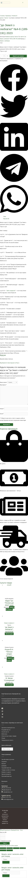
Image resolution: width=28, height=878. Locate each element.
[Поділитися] (16, 848)
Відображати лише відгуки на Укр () (9, 363)
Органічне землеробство (8, 727)
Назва (2, 408)
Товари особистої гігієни (8, 770)
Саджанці (4, 761)
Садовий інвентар (6, 768)
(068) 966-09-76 (7, 790)
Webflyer (5, 819)
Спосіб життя (5, 732)
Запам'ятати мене (6, 841)
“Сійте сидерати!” (10, 290)
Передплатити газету (7, 740)
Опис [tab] (4, 216)
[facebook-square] (3, 708)
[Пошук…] (11, 859)
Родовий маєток (6, 729)
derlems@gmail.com (8, 799)
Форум (3, 738)
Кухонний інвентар (7, 776)
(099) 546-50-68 (7, 788)
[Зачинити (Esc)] (23, 848)
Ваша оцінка (3, 382)
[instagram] (3, 711)
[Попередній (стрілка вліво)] (3, 850)
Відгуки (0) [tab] (6, 218)
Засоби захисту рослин (8, 759)
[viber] (3, 717)
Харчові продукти (6, 774)
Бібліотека (4, 734)
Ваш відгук (3, 385)
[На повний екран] (10, 848)
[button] (14, 78)
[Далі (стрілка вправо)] (10, 850)
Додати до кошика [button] (10, 608)
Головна (2, 15)
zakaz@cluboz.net (7, 792)
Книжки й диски (9, 36)
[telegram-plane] (3, 714)
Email (2, 413)
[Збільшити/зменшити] (3, 848)
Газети (6, 18)
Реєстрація (15, 845)
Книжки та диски (6, 772)
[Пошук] (5, 862)
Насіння (4, 763)
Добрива (4, 765)
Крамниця (8, 15)
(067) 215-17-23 (7, 797)
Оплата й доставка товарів (9, 736)
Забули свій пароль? (5, 845)
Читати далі (9, 633)
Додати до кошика (18, 56)
